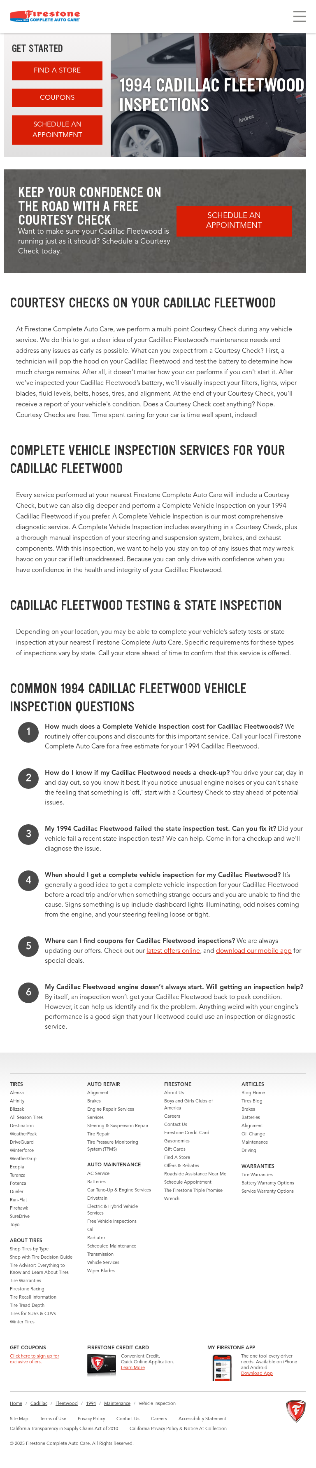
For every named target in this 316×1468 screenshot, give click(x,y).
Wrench (171, 1199)
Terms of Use (53, 1419)
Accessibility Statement (202, 1419)
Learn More (133, 1368)
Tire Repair (98, 1134)
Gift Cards (175, 1149)
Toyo (15, 1225)
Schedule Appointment (187, 1182)
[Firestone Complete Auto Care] (45, 16)
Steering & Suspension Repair (118, 1126)
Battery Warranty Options (268, 1183)
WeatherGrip (23, 1159)
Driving (249, 1151)
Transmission (100, 1254)
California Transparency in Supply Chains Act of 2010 (64, 1429)
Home (16, 1404)
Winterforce (22, 1151)
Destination (22, 1126)
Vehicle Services (103, 1263)
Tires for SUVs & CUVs (33, 1314)
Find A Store (57, 70)
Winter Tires (22, 1322)
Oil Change (253, 1134)
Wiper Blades (101, 1271)
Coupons (57, 97)
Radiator (96, 1238)
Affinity (17, 1101)
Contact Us (175, 1125)
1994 (91, 1404)
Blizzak (17, 1109)
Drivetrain (97, 1198)
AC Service (98, 1174)
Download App (257, 1374)
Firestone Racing (27, 1289)
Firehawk (19, 1208)
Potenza (18, 1184)
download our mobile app (254, 951)
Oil (90, 1230)
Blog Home (253, 1093)
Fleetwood (67, 1404)
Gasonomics (177, 1141)
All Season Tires (26, 1118)
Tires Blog (252, 1101)
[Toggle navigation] (299, 16)
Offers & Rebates (181, 1166)
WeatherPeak (23, 1134)
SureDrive (20, 1217)
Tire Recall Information (33, 1297)
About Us (174, 1093)
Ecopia (17, 1167)
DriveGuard (22, 1142)
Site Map (19, 1419)
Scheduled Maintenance (111, 1246)
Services (95, 1118)
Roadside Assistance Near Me (195, 1174)
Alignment (98, 1093)
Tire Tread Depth (27, 1306)
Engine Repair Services (110, 1109)
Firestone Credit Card (186, 1133)
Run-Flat (18, 1200)
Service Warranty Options (268, 1191)
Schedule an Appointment (57, 130)
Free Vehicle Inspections (112, 1221)
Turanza (18, 1175)
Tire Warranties (25, 1281)
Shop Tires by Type (29, 1249)
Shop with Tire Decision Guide (41, 1257)
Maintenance (255, 1142)
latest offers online (173, 951)
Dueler (16, 1192)
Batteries (96, 1182)
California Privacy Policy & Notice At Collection (178, 1429)
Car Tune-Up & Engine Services (119, 1190)
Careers (172, 1116)
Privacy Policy (91, 1419)
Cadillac (38, 1404)
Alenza (17, 1093)
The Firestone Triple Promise (193, 1191)
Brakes (94, 1101)
